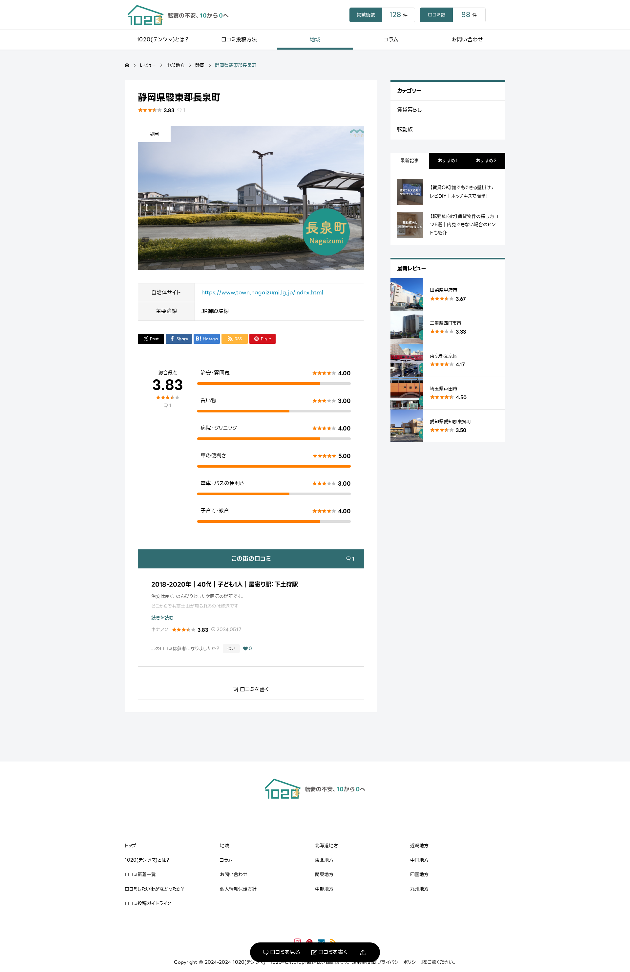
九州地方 (419, 889)
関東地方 (324, 874)
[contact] (321, 942)
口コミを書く (329, 952)
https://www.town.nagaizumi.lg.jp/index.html (262, 292)
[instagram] (297, 942)
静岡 (154, 134)
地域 (315, 39)
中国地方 (419, 860)
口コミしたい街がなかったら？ (154, 889)
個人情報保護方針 (238, 889)
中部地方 (324, 889)
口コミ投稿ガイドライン (148, 903)
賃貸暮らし (409, 110)
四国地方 (419, 874)
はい (231, 648)
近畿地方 (419, 845)
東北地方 (324, 860)
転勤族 (405, 129)
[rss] (333, 942)
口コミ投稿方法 (239, 39)
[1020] (178, 15)
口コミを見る (281, 952)
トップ (130, 845)
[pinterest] (309, 942)
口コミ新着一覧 (140, 874)
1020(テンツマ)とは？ (163, 39)
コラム (391, 39)
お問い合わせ (467, 39)
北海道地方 (326, 845)
